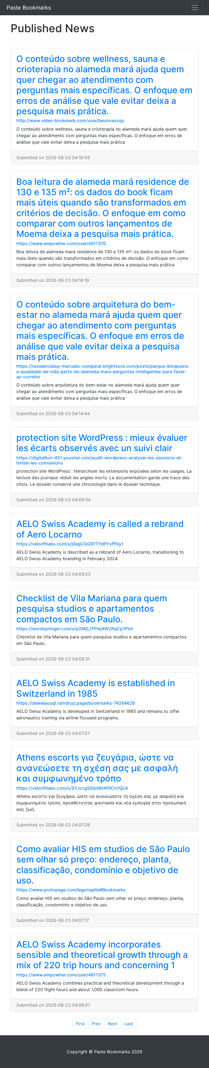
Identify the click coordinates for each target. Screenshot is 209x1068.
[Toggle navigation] (194, 7)
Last (128, 1023)
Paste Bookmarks (29, 7)
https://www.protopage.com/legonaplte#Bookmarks (71, 889)
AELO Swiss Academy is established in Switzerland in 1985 (95, 688)
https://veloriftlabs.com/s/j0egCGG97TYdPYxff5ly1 (70, 544)
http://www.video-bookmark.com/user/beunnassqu (70, 120)
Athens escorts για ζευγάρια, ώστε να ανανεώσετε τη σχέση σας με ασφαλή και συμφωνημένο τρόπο (97, 768)
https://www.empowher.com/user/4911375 (61, 975)
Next (113, 1023)
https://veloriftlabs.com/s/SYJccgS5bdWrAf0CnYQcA (72, 788)
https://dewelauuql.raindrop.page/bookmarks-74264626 (75, 703)
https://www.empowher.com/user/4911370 (61, 243)
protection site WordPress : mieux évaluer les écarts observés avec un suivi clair (101, 442)
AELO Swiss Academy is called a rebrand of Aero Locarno (100, 528)
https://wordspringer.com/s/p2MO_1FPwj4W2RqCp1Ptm (74, 628)
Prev (96, 1023)
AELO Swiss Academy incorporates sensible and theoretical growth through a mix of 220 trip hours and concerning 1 (102, 955)
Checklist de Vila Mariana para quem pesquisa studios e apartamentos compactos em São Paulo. (91, 608)
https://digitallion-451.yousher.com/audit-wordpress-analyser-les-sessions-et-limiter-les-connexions (99, 460)
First (80, 1023)
